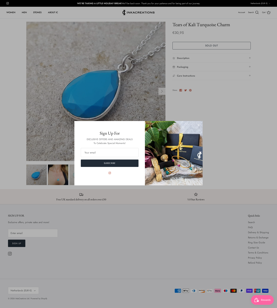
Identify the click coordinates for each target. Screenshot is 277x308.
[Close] (198, 125)
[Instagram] (110, 173)
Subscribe (109, 163)
